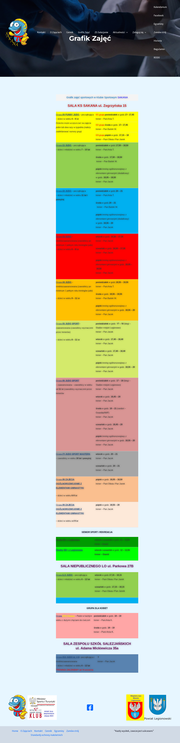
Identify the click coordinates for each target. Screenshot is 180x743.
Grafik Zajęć (84, 32)
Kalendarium (160, 7)
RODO (157, 57)
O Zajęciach (56, 32)
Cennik (69, 32)
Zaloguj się (137, 32)
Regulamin (159, 49)
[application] (126, 32)
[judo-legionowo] (17, 32)
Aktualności (119, 32)
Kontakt (41, 32)
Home (15, 730)
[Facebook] (90, 707)
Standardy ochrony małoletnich (47, 735)
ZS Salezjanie (101, 32)
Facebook (159, 15)
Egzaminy (158, 23)
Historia (158, 40)
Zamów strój (160, 32)
